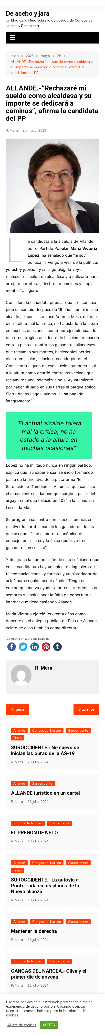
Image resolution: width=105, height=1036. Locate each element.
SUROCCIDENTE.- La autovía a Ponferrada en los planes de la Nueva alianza (45, 885)
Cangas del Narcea (46, 730)
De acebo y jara (27, 13)
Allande (19, 730)
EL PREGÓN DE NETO (34, 833)
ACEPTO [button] (49, 1025)
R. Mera (12, 130)
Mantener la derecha (34, 931)
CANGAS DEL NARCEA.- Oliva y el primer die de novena (48, 974)
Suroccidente (78, 730)
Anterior (17, 709)
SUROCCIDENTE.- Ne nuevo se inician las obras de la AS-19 (45, 750)
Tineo (17, 738)
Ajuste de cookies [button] (21, 1025)
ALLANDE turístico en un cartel (45, 793)
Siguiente (86, 709)
